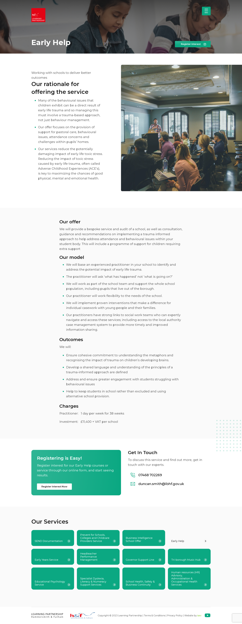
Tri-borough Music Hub (186, 559)
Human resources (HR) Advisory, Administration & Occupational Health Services (185, 578)
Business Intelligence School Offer (139, 539)
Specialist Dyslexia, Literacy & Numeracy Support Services (93, 581)
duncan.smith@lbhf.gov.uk (161, 484)
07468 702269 (150, 475)
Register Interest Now (54, 486)
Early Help (177, 541)
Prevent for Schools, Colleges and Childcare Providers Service (94, 538)
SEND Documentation (49, 541)
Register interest (191, 44)
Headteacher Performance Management (88, 556)
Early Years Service (46, 559)
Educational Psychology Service (50, 583)
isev (199, 615)
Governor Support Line (140, 559)
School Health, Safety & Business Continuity (140, 583)
